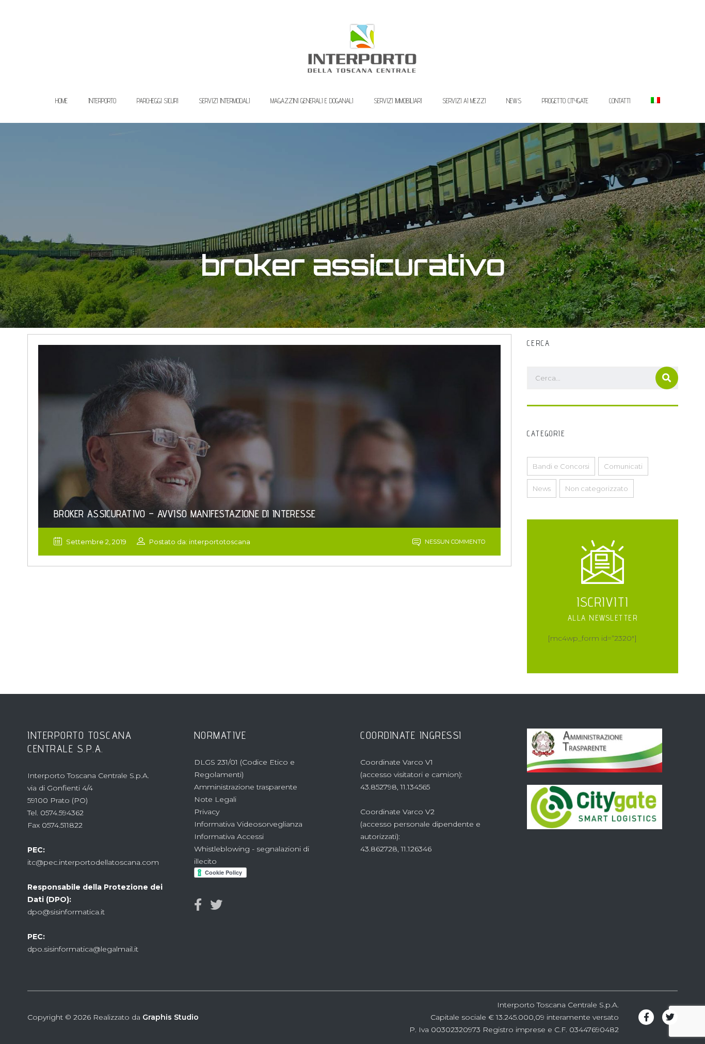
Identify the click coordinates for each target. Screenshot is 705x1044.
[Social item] (198, 905)
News (542, 488)
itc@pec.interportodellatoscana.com (93, 862)
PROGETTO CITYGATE (565, 101)
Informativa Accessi (229, 836)
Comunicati (623, 466)
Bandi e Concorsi (561, 466)
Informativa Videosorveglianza (248, 824)
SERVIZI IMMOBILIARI (398, 101)
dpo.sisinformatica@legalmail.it (82, 949)
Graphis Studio (170, 1017)
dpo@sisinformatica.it (66, 911)
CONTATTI (619, 101)
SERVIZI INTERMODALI (224, 101)
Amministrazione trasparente (245, 787)
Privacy (206, 811)
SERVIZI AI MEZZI (464, 101)
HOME (61, 101)
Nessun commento (454, 541)
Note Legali (215, 799)
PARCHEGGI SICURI (157, 101)
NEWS (513, 101)
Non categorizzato (596, 488)
